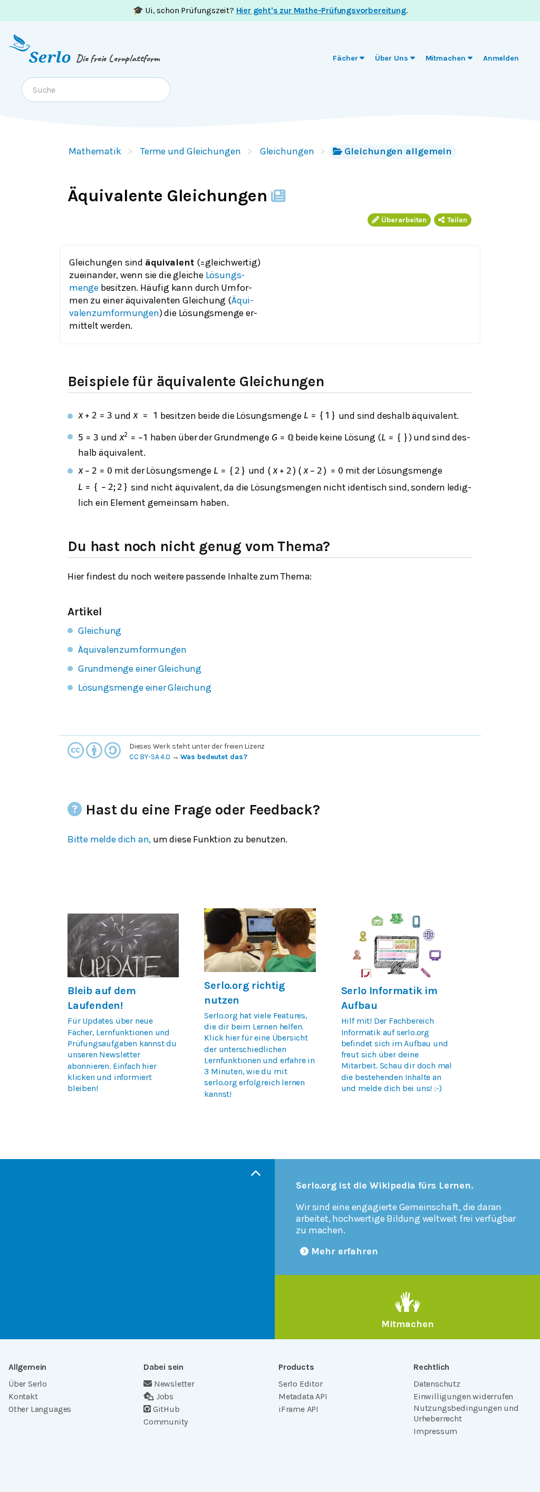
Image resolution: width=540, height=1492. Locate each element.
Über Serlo (27, 1384)
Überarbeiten (404, 219)
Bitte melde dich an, (109, 839)
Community (165, 1422)
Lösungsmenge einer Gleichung (144, 687)
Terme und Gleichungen (190, 151)
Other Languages (39, 1409)
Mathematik (95, 151)
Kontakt (23, 1396)
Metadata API (302, 1396)
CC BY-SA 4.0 (149, 756)
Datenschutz (436, 1384)
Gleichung (99, 630)
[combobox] (96, 89)
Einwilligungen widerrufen (463, 1396)
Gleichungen (287, 151)
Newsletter (174, 1384)
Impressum (435, 1431)
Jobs (164, 1396)
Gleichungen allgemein (398, 151)
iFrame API (298, 1409)
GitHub (166, 1409)
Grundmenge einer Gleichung (139, 668)
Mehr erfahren (344, 1251)
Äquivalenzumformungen (132, 649)
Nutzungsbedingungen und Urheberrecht (466, 1413)
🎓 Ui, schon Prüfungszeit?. (270, 10)
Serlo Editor (300, 1384)
